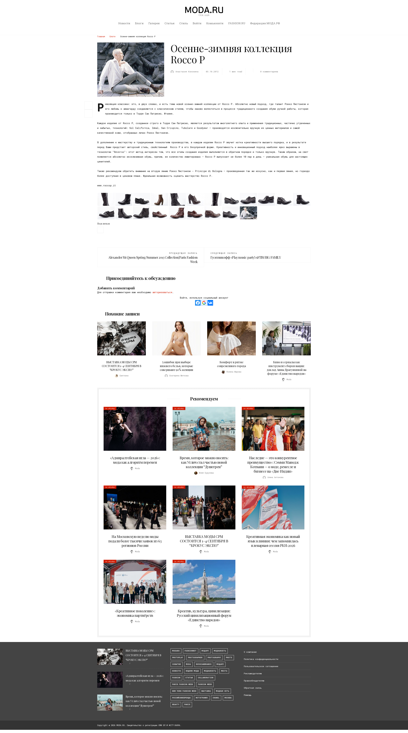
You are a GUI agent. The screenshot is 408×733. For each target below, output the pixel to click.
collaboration (205, 678)
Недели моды (192, 671)
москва (228, 698)
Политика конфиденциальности (261, 659)
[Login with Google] (204, 303)
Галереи (154, 23)
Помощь (247, 695)
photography (214, 658)
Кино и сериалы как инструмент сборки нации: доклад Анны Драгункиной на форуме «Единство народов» (286, 368)
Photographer (195, 658)
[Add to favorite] (89, 113)
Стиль (183, 23)
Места (224, 671)
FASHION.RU (236, 23)
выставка (206, 691)
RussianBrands (203, 664)
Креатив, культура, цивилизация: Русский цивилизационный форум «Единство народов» (204, 615)
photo (229, 658)
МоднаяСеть (220, 651)
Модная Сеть (222, 691)
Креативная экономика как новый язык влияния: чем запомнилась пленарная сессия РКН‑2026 (273, 541)
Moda (188, 664)
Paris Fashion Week (182, 684)
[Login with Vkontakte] (210, 303)
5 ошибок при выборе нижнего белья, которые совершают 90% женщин (176, 366)
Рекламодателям (253, 673)
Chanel (216, 698)
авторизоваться (162, 292)
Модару (220, 664)
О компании (250, 651)
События (176, 664)
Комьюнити (214, 23)
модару (205, 651)
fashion (176, 678)
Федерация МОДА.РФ (265, 23)
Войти (197, 23)
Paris (187, 704)
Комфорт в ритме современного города (231, 364)
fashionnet (191, 651)
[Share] (88, 105)
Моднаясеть (210, 671)
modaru (176, 651)
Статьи (169, 23)
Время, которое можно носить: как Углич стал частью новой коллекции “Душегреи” (204, 462)
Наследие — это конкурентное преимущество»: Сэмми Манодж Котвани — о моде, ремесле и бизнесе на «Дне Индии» (273, 464)
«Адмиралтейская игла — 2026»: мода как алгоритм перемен (135, 460)
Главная (101, 36)
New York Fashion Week (184, 691)
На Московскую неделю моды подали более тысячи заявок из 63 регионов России (134, 541)
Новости (124, 23)
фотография (202, 698)
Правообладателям (254, 680)
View (119, 338)
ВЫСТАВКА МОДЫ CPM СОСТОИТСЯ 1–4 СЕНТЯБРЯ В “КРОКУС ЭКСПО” (121, 366)
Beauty (175, 704)
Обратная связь (253, 687)
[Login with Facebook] (198, 303)
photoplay (177, 658)
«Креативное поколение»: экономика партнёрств (135, 613)
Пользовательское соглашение (261, 666)
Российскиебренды (181, 698)
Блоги (139, 23)
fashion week (205, 684)
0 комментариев (269, 71)
